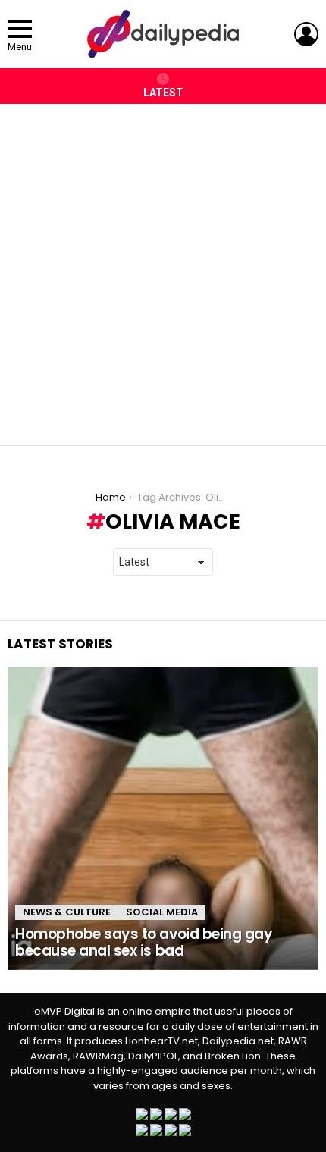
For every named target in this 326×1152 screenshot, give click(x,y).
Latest (163, 92)
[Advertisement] (163, 267)
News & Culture (67, 912)
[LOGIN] (306, 34)
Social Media (162, 912)
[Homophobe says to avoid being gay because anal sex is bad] (163, 818)
